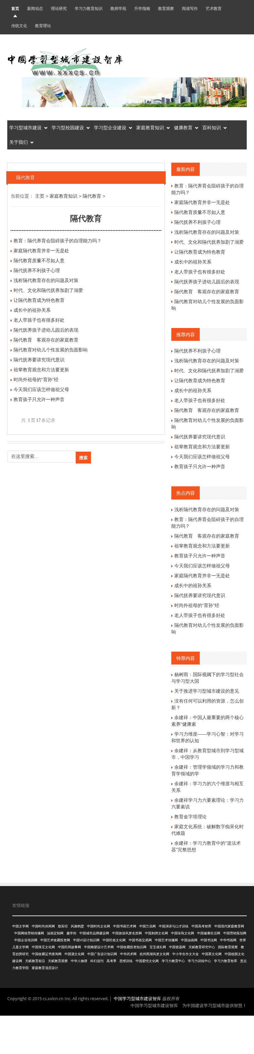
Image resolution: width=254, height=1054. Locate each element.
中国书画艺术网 (124, 926)
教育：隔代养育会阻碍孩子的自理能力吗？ (58, 240)
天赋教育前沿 (35, 961)
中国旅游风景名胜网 (127, 933)
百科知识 (211, 127)
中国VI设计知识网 (86, 940)
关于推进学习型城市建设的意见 (206, 691)
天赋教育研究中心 (202, 947)
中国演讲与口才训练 (174, 926)
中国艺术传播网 (166, 940)
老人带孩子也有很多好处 (39, 320)
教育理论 (43, 25)
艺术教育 (214, 8)
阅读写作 (190, 8)
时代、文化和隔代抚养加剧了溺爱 (48, 290)
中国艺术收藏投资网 (55, 940)
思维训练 (126, 961)
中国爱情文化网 (147, 961)
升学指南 (142, 8)
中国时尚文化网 (98, 926)
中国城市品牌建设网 (94, 933)
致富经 (63, 926)
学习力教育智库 (225, 961)
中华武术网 (128, 954)
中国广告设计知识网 (102, 954)
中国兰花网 (147, 926)
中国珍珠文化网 (182, 933)
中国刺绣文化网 (156, 933)
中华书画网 (228, 940)
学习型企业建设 (110, 127)
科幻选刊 (97, 961)
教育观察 (166, 8)
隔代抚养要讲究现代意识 (39, 359)
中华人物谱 (79, 961)
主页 (39, 196)
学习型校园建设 (68, 127)
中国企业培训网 (25, 940)
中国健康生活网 (208, 933)
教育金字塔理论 (190, 816)
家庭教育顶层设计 (45, 968)
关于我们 (18, 142)
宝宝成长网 (157, 947)
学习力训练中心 (199, 961)
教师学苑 (118, 8)
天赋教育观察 (58, 961)
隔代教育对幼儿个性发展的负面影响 (51, 349)
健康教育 (183, 127)
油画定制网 (55, 933)
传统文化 (19, 25)
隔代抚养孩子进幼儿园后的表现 (46, 330)
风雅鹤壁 (77, 926)
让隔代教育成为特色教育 (39, 300)
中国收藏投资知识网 (132, 947)
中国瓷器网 (177, 947)
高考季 (111, 961)
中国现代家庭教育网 (229, 926)
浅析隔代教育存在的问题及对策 (46, 280)
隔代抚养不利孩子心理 (37, 270)
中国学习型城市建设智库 (137, 998)
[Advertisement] (127, 1034)
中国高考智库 (201, 926)
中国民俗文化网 (114, 940)
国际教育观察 (228, 947)
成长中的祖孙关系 (32, 310)
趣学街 (71, 933)
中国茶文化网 (212, 954)
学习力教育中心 (173, 961)
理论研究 (59, 8)
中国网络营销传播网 (29, 933)
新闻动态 (35, 8)
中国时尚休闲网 (43, 926)
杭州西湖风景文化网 (154, 954)
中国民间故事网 (69, 947)
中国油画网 (189, 940)
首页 (15, 8)
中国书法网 (208, 940)
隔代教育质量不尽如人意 (39, 260)
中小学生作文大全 (185, 954)
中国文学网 (20, 926)
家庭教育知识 (150, 127)
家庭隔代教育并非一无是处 (41, 250)
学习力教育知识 (89, 8)
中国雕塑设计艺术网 (99, 947)
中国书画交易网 (140, 940)
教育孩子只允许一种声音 (39, 399)
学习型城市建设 (25, 127)
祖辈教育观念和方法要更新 (41, 369)
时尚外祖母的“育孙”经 (36, 379)
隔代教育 (92, 196)
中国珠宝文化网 (43, 947)
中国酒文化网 (74, 954)
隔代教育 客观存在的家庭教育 (46, 340)
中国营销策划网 (234, 933)
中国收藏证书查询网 (47, 954)
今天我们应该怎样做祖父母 (41, 389)
